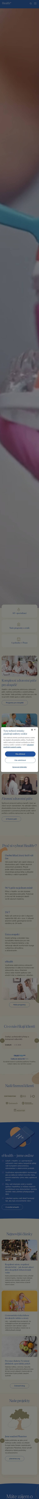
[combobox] (32, 729)
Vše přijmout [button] (20, 754)
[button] (19, 767)
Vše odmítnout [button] (20, 760)
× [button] (34, 729)
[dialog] (19, 749)
